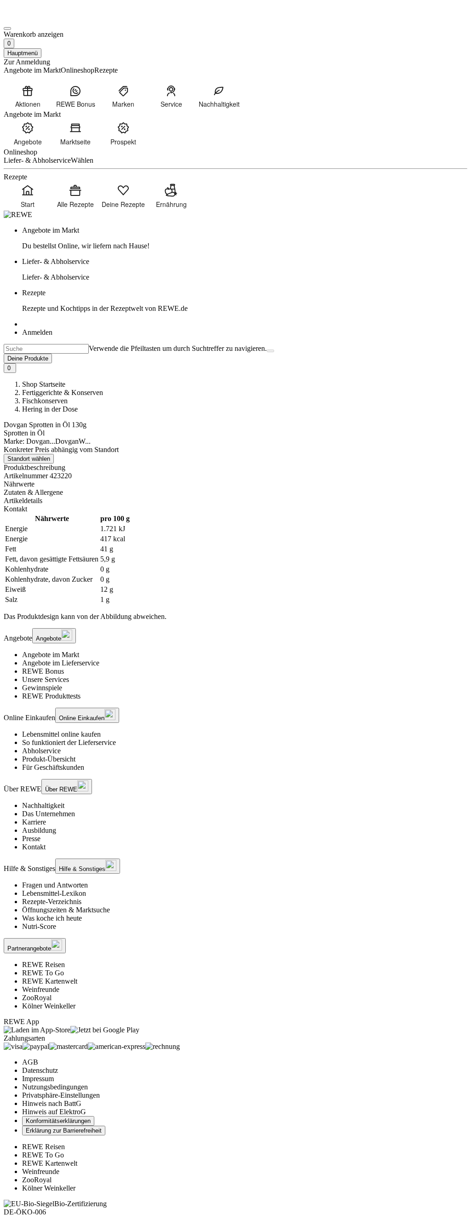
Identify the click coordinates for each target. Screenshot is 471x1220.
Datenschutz (40, 1070)
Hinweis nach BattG (51, 1103)
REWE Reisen (43, 964)
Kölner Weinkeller (48, 1006)
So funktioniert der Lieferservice (69, 742)
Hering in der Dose (50, 409)
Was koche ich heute (52, 918)
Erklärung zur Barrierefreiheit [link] (64, 1130)
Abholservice (41, 751)
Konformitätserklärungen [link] (58, 1120)
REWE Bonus (43, 671)
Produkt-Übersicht (48, 759)
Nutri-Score (39, 926)
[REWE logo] (18, 214)
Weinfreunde (40, 989)
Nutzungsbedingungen (55, 1087)
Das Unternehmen (48, 814)
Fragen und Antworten (55, 885)
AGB (30, 1062)
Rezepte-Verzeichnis (51, 901)
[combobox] (46, 349)
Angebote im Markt (50, 655)
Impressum (38, 1079)
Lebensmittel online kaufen (61, 734)
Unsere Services (45, 679)
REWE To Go (43, 973)
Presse (31, 838)
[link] (244, 238)
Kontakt (34, 847)
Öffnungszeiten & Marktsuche (66, 910)
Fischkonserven (45, 401)
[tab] (235, 484)
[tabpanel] (235, 559)
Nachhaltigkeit (43, 805)
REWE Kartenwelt (49, 981)
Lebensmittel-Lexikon (54, 893)
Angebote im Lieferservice (60, 663)
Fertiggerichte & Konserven (62, 392)
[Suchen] (270, 350)
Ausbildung (39, 830)
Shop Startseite (43, 384)
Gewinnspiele (42, 688)
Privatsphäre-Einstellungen (61, 1095)
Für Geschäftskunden (53, 767)
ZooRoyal (37, 998)
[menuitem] (28, 96)
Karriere (34, 822)
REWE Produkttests (51, 696)
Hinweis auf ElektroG (54, 1112)
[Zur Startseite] (35, 18)
